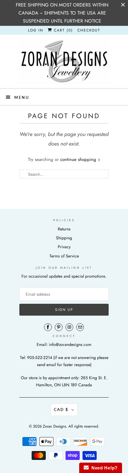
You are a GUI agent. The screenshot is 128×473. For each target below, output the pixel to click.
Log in (35, 30)
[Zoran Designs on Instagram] (69, 327)
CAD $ (61, 409)
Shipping (64, 238)
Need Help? (103, 467)
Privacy (64, 247)
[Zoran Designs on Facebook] (48, 327)
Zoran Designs (54, 426)
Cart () (62, 30)
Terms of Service (64, 256)
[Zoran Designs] (64, 61)
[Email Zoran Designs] (80, 327)
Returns (64, 229)
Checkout (88, 30)
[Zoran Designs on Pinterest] (59, 327)
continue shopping (79, 159)
